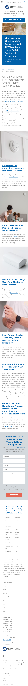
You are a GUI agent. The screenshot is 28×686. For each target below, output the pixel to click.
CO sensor (15, 236)
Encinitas (17, 529)
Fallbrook (17, 524)
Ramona (7, 521)
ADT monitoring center (12, 111)
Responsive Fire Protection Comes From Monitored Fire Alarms (13, 168)
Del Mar (17, 546)
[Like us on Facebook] (3, 656)
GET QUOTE (14, 495)
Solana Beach (8, 543)
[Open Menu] (1, 2)
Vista (16, 551)
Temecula (17, 543)
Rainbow (7, 517)
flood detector (14, 293)
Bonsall (7, 529)
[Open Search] (24, 2)
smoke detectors (13, 177)
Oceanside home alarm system (14, 101)
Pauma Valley (8, 551)
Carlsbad (17, 537)
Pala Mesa (17, 517)
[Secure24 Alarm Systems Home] (14, 7)
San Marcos (18, 521)
